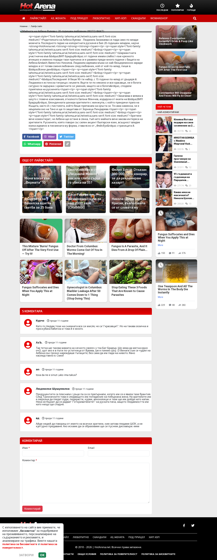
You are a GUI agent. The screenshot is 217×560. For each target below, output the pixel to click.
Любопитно (81, 537)
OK (42, 555)
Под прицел (136, 537)
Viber (51, 136)
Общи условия (87, 554)
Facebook (33, 136)
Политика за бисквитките (158, 554)
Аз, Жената (117, 537)
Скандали (99, 537)
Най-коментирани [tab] (168, 112)
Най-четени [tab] (164, 106)
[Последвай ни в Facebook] (184, 525)
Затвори (26, 555)
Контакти (67, 554)
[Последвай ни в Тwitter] (192, 525)
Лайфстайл (36, 26)
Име (26, 448)
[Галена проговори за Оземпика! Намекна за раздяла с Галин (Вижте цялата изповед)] (164, 161)
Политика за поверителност (118, 554)
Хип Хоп (154, 537)
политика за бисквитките (19, 544)
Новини (23, 26)
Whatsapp (34, 144)
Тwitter (69, 136)
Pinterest (55, 144)
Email (91, 448)
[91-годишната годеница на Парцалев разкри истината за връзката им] (164, 179)
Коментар (29, 460)
